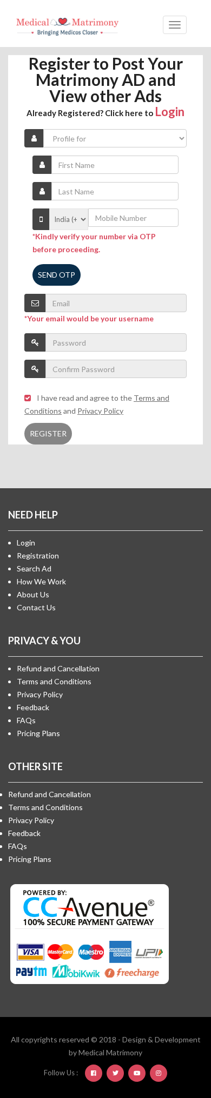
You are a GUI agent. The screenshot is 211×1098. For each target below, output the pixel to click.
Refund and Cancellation (58, 668)
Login (169, 111)
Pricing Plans (38, 733)
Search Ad (34, 568)
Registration (38, 555)
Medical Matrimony (110, 1052)
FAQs (26, 720)
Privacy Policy (40, 694)
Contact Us (36, 607)
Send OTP (56, 274)
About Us (33, 594)
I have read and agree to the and (96, 404)
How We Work (41, 581)
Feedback (33, 707)
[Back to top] (175, 1030)
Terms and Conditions (54, 681)
